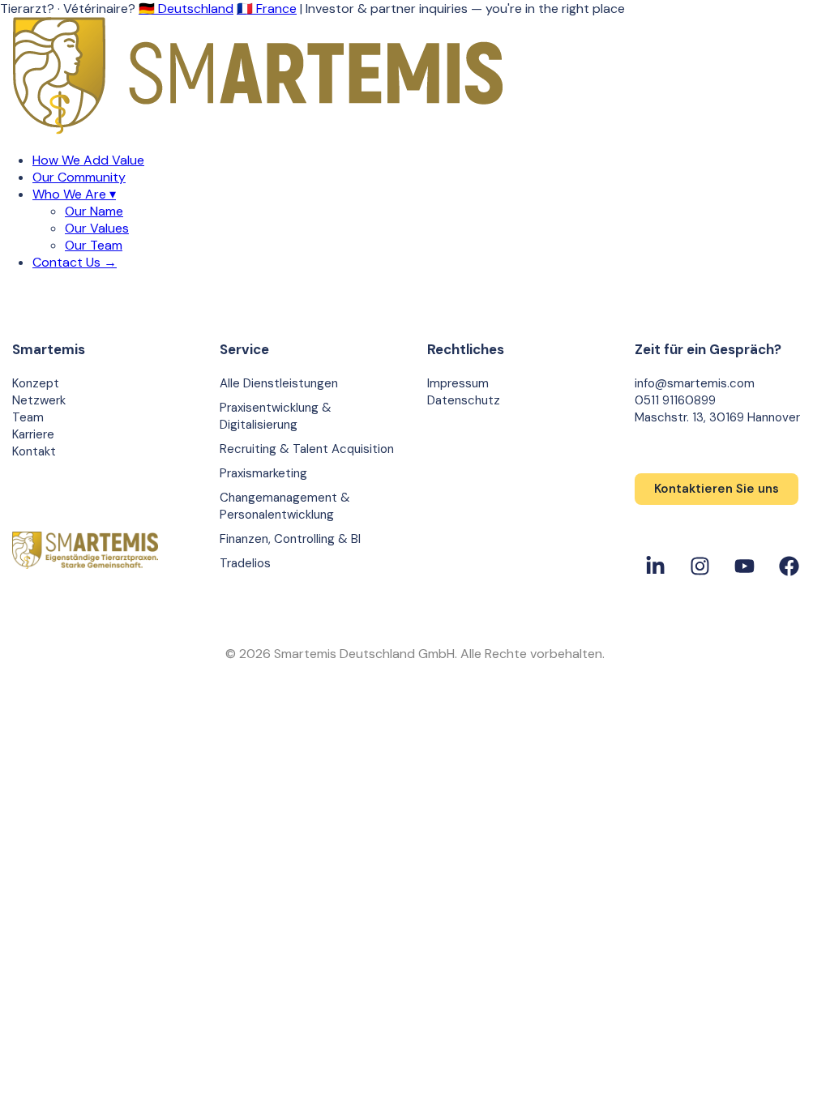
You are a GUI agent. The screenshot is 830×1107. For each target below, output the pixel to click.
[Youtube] (744, 565)
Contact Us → (74, 262)
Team (28, 417)
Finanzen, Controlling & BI (290, 539)
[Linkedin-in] (655, 565)
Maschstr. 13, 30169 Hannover (717, 417)
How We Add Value (88, 160)
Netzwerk (39, 400)
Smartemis (48, 349)
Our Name (94, 211)
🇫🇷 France (267, 8)
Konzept (35, 383)
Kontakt (34, 451)
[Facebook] (788, 565)
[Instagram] (699, 565)
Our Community (79, 177)
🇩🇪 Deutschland (186, 8)
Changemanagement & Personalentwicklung (285, 506)
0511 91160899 (675, 400)
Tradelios (245, 563)
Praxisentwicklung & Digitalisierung (276, 416)
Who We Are (74, 194)
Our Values (97, 228)
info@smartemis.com (695, 383)
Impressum (458, 383)
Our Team (93, 245)
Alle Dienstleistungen (279, 383)
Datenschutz (463, 400)
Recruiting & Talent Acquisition (307, 449)
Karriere (33, 434)
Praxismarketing (263, 473)
